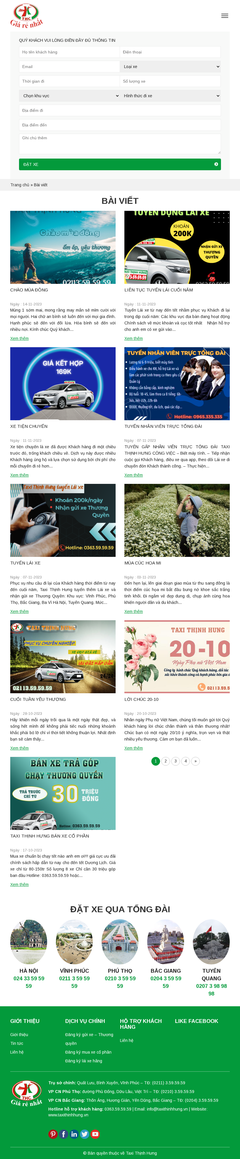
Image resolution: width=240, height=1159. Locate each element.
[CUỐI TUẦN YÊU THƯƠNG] (63, 656)
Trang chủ (19, 185)
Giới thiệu (19, 1034)
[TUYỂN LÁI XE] (63, 520)
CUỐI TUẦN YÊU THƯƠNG (38, 699)
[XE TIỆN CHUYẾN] (63, 383)
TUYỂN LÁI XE (25, 562)
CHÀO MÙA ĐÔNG (29, 289)
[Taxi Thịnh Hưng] (26, 15)
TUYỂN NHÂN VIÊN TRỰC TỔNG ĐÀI (163, 426)
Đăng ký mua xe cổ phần (88, 1052)
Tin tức (16, 1043)
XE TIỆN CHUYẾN (28, 426)
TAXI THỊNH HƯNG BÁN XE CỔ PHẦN (49, 835)
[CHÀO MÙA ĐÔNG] (63, 247)
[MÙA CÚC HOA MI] (177, 520)
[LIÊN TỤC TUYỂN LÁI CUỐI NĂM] (177, 247)
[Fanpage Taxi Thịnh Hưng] (63, 1134)
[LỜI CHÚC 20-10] (177, 656)
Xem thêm (19, 338)
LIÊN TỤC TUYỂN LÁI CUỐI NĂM (158, 289)
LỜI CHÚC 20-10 (141, 699)
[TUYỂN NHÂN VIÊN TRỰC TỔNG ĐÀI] (177, 383)
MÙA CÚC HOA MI (142, 562)
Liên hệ (17, 1052)
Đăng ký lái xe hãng (83, 1061)
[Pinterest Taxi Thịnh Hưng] (53, 1134)
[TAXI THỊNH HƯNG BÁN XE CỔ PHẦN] (63, 793)
